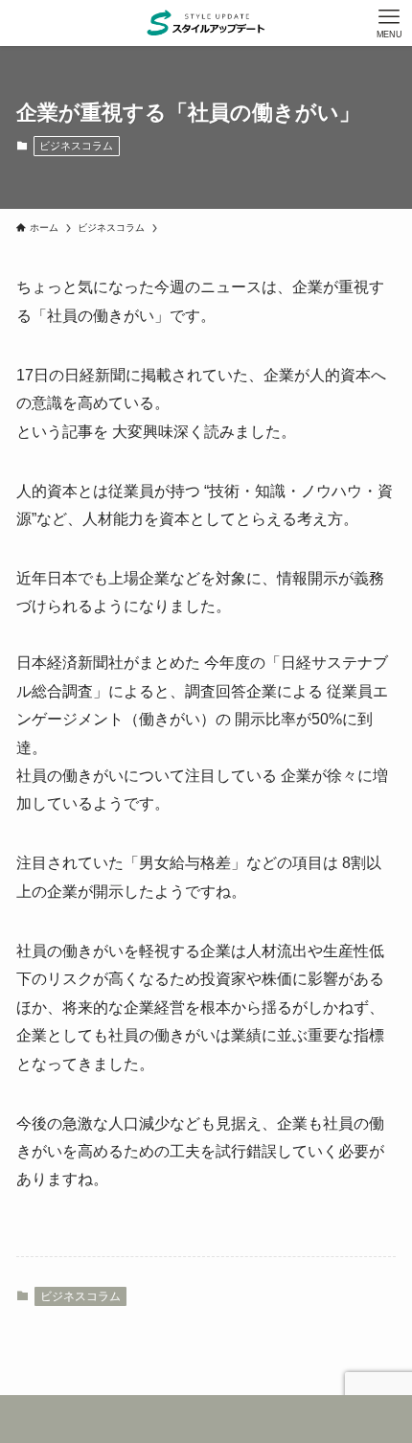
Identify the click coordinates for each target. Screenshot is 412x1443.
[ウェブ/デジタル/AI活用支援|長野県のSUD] (205, 23)
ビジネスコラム (76, 145)
